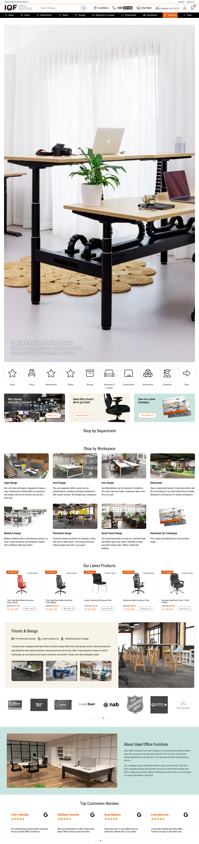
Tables (65, 15)
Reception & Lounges (105, 15)
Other (189, 15)
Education (172, 15)
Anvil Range (59, 482)
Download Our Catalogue (163, 533)
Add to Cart (28, 609)
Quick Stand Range (112, 533)
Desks (11, 15)
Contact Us (190, 2)
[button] (95, 840)
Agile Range (10, 482)
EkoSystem (156, 482)
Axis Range (108, 482)
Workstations (46, 15)
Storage (82, 15)
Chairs (27, 15)
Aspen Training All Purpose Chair (98, 600)
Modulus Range (12, 533)
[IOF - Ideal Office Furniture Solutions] (18, 8)
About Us (181, 2)
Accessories (152, 15)
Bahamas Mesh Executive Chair (136, 600)
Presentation (130, 15)
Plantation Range (62, 533)
